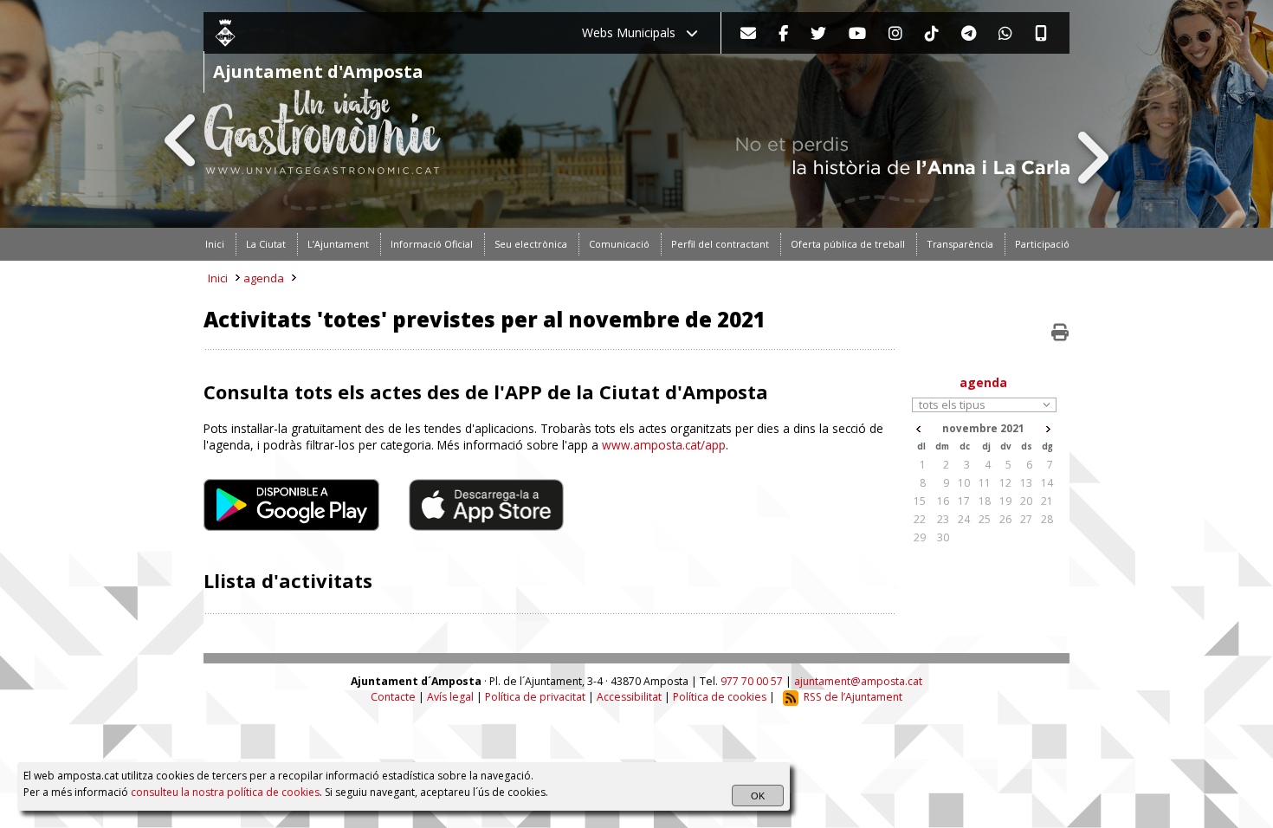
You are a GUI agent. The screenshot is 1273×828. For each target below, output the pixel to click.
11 (985, 482)
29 (920, 537)
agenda (263, 278)
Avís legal (450, 696)
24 (964, 519)
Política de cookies (719, 696)
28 (1047, 519)
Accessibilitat (629, 696)
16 (943, 501)
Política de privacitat (535, 696)
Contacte (393, 696)
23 (943, 519)
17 (964, 501)
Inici (218, 278)
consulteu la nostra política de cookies (225, 792)
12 (1005, 482)
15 (920, 501)
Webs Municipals (634, 32)
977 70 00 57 (752, 681)
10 (964, 482)
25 (985, 519)
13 (1026, 482)
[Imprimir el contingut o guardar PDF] (1060, 332)
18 (985, 501)
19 (1005, 501)
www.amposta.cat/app (664, 445)
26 (1005, 519)
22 (920, 519)
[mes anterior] (918, 429)
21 (1047, 501)
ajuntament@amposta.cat (858, 681)
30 (943, 537)
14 (1047, 482)
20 (1026, 501)
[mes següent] (1048, 429)
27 (1026, 519)
